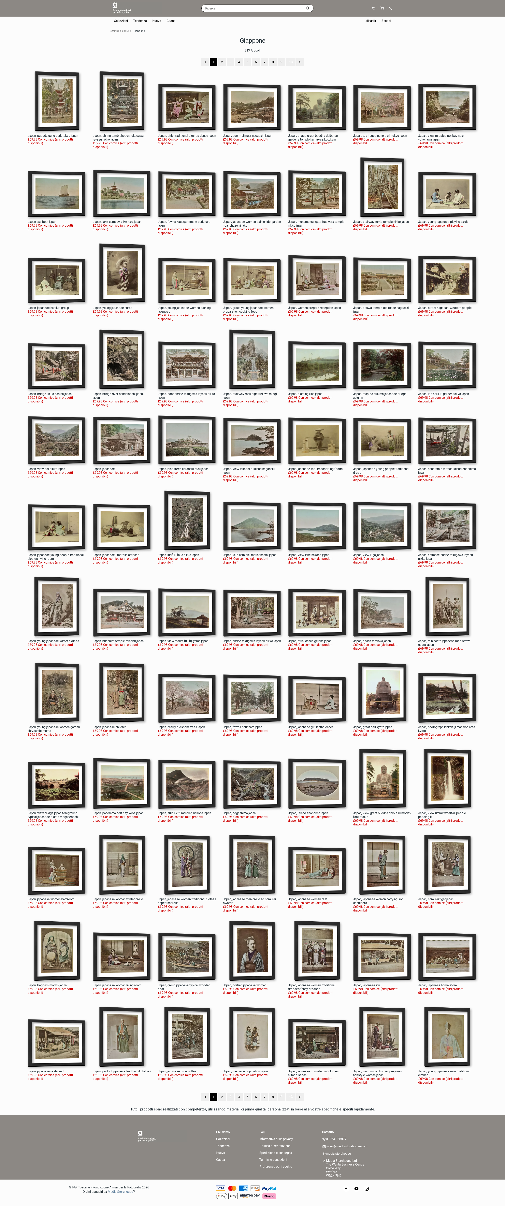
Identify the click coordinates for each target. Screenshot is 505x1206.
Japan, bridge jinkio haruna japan (50, 394)
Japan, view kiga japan (368, 555)
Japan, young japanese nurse (112, 308)
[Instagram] (367, 1191)
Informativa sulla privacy (276, 1139)
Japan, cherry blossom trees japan (181, 727)
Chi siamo (223, 1132)
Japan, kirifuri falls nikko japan (178, 555)
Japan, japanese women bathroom (51, 899)
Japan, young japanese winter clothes (53, 641)
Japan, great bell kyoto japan (372, 727)
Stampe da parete (120, 30)
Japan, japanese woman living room (117, 985)
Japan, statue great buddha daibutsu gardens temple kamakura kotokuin (313, 137)
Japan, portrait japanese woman (244, 985)
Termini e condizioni (273, 1160)
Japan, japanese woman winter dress (118, 899)
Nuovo (156, 21)
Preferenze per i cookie (275, 1166)
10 (291, 62)
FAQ (262, 1132)
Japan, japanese (104, 469)
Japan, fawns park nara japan (242, 727)
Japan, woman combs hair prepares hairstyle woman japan (377, 1073)
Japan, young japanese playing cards (443, 222)
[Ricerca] (307, 8)
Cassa (171, 21)
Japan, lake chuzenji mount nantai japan (249, 555)
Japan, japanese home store (437, 985)
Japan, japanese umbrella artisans (116, 555)
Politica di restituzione (275, 1146)
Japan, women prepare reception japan (314, 308)
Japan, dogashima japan (239, 813)
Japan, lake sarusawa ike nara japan (117, 222)
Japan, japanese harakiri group (48, 308)
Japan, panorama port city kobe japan (118, 813)
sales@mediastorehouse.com (346, 1146)
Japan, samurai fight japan (436, 899)
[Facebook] (346, 1191)
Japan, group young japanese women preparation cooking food (248, 309)
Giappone (139, 30)
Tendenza (140, 21)
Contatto (328, 1132)
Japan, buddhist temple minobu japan (118, 641)
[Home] (137, 13)
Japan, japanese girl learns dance (311, 727)
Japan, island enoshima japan (308, 813)
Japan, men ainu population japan (245, 1071)
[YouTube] (356, 1191)
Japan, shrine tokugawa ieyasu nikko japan (252, 641)
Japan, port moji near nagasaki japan (247, 136)
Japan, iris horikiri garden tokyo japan (443, 394)
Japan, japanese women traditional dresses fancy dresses (311, 987)
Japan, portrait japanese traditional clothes (122, 1071)
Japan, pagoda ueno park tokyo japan (53, 136)
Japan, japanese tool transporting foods (315, 469)
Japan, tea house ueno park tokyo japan (380, 136)
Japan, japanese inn (366, 985)
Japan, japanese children (109, 727)
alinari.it (371, 21)
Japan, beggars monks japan (47, 985)
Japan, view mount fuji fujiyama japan (183, 641)
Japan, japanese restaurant (46, 1071)
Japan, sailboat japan (42, 222)
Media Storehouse (120, 1192)
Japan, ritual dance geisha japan (309, 641)
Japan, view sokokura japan (46, 469)
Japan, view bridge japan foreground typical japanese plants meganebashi (53, 815)
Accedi (386, 21)
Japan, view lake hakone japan (308, 555)
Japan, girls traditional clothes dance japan (187, 136)
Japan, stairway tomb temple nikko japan (381, 222)
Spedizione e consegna (275, 1153)
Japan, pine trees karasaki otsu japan (183, 469)
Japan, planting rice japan (305, 394)
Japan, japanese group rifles (177, 1071)
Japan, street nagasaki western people (445, 308)
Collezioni (121, 21)
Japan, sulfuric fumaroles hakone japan (184, 813)
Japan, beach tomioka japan (372, 641)
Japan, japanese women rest (307, 899)
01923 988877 (336, 1139)
